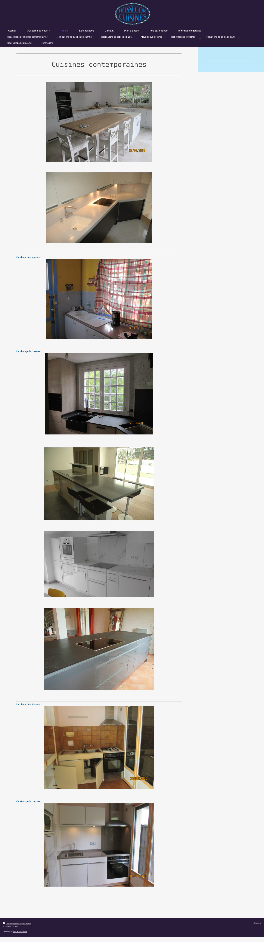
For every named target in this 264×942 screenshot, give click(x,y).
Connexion (257, 923)
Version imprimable (13, 924)
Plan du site (26, 924)
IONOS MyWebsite (20, 932)
